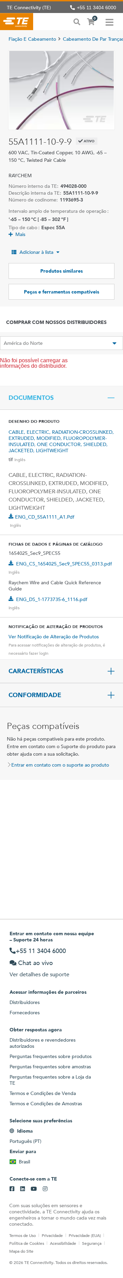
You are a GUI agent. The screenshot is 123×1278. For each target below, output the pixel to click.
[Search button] (76, 21)
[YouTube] (34, 1189)
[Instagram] (45, 1189)
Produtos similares (61, 271)
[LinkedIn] (22, 1189)
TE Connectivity (16, 21)
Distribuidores (25, 1002)
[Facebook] (12, 1189)
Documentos (31, 398)
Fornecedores (25, 1012)
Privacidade (52, 1235)
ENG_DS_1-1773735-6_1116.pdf (51, 599)
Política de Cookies (26, 1243)
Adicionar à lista (36, 252)
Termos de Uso (22, 1235)
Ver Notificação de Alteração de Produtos (54, 637)
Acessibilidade (63, 1243)
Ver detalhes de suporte (39, 974)
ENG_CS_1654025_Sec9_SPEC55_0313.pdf (64, 564)
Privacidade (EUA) (85, 1235)
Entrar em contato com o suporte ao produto (60, 765)
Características (36, 671)
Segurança (91, 1243)
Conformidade (35, 695)
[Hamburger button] (109, 21)
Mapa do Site (21, 1251)
